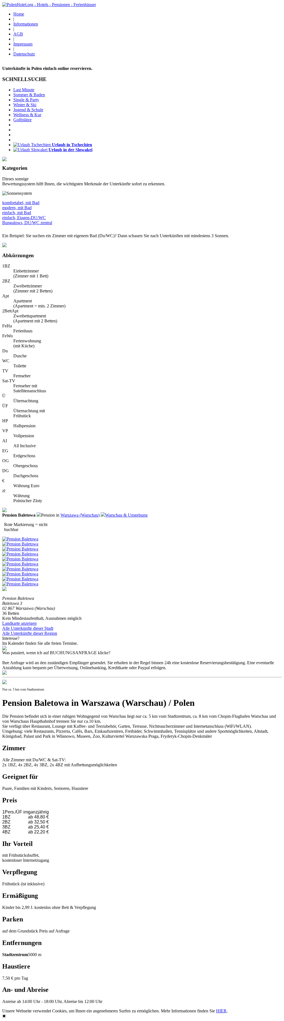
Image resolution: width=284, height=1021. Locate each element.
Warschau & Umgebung (126, 515)
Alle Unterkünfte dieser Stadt (27, 628)
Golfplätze (22, 119)
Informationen (25, 24)
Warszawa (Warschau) (80, 515)
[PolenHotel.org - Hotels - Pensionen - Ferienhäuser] (49, 4)
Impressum (22, 44)
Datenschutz (24, 54)
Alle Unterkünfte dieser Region (29, 633)
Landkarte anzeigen (19, 623)
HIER (221, 1011)
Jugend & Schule (28, 109)
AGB (18, 34)
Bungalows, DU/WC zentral (27, 222)
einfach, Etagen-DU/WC (24, 217)
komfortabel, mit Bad (20, 202)
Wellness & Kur (27, 114)
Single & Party (26, 99)
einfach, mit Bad (16, 212)
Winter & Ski (24, 104)
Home (18, 14)
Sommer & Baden (29, 94)
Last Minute (23, 89)
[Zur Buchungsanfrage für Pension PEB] (4, 673)
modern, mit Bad (17, 207)
